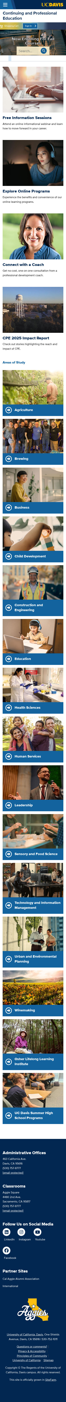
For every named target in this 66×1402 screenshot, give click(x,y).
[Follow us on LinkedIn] (9, 1232)
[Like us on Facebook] (9, 1250)
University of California (26, 1360)
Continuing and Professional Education (30, 15)
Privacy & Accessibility (32, 1351)
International (10, 1286)
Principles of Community (32, 1356)
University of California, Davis (25, 1334)
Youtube (40, 1239)
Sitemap (48, 1360)
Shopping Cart (11, 25)
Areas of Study (14, 362)
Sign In (28, 25)
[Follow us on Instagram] (24, 1232)
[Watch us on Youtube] (39, 1232)
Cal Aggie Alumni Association (21, 1279)
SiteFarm (50, 1380)
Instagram (25, 1239)
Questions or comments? (32, 1347)
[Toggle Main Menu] (5, 4)
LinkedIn (9, 1239)
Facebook (10, 1258)
